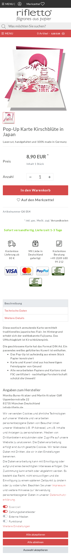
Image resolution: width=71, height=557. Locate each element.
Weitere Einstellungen (16, 526)
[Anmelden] (20, 4)
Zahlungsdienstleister (22, 511)
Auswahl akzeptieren (35, 549)
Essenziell (15, 507)
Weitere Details (14, 318)
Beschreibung (13, 303)
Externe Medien (18, 516)
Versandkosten (59, 220)
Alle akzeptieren (35, 534)
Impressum (59, 485)
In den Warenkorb (36, 190)
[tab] (35, 303)
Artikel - (48, 33)
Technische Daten (16, 310)
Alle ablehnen (35, 542)
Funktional (15, 521)
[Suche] (3, 26)
